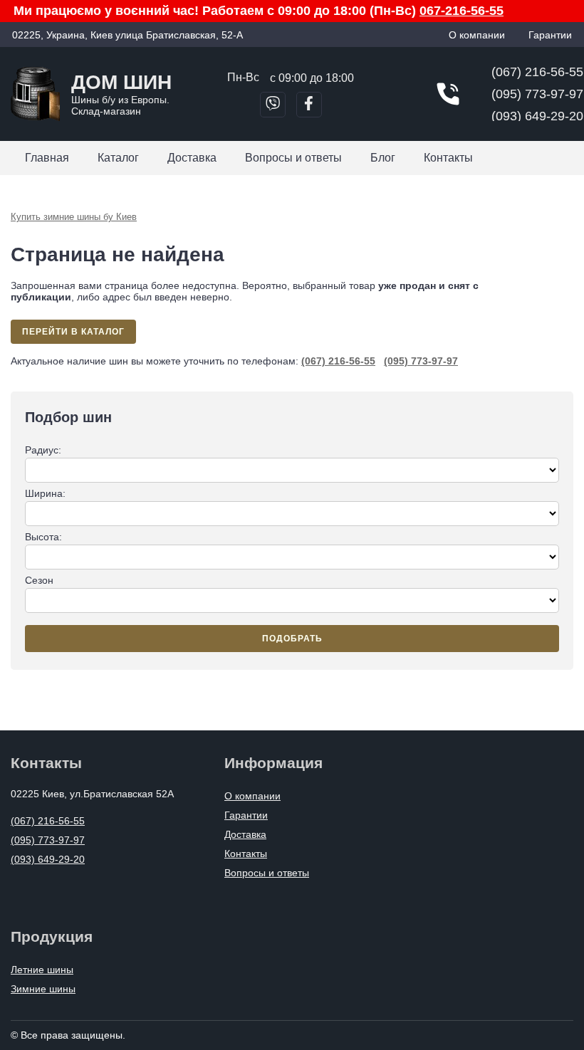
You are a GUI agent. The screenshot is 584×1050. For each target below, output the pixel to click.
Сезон (39, 580)
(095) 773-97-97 (537, 94)
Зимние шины (43, 988)
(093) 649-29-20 (537, 116)
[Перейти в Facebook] (309, 104)
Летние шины (42, 969)
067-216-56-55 (461, 11)
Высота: (43, 536)
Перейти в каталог (73, 332)
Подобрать (292, 639)
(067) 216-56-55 (537, 72)
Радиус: (43, 450)
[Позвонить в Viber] (273, 104)
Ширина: (45, 493)
